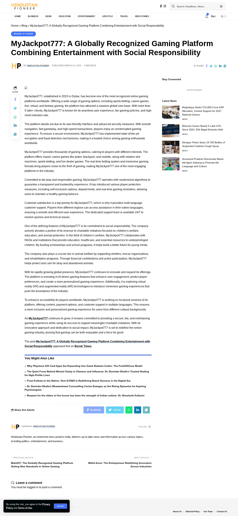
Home (14, 25)
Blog (24, 25)
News (184, 119)
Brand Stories (23, 34)
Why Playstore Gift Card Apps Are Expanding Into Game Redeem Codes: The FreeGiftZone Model (84, 366)
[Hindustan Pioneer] (24, 6)
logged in (33, 487)
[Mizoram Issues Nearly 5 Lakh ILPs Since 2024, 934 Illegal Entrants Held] (170, 130)
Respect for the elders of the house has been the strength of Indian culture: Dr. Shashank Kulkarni (85, 395)
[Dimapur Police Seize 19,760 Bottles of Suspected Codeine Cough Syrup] (170, 147)
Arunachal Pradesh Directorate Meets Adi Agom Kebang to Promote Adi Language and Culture (203, 163)
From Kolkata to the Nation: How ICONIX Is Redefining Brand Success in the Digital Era (78, 380)
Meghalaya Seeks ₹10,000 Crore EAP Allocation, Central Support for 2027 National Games (203, 111)
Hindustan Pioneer (38, 65)
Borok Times (83, 346)
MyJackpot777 (38, 318)
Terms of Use (25, 508)
